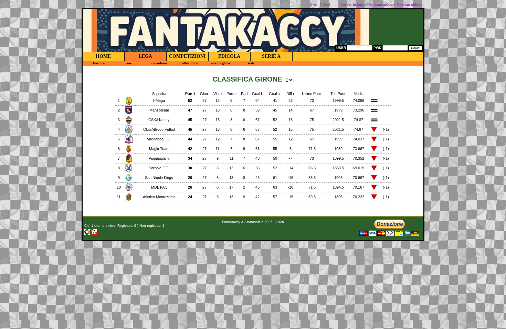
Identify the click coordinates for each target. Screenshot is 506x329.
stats (251, 63)
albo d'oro (190, 63)
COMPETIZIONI (187, 56)
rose (128, 63)
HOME (103, 56)
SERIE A (271, 56)
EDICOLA (229, 56)
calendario (159, 63)
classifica (98, 63)
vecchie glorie (220, 63)
